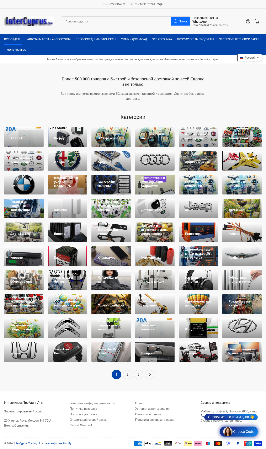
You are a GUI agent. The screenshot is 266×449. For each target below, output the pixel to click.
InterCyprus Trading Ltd (27, 443)
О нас (139, 403)
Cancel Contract (81, 425)
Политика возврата (83, 409)
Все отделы (13, 39)
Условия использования (152, 409)
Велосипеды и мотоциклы (96, 39)
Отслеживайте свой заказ (239, 39)
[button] (250, 57)
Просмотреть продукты (195, 39)
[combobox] (126, 21)
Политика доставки (83, 414)
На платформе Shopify (57, 443)
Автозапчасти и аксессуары (49, 39)
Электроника (162, 39)
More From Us (16, 49)
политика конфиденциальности (92, 403)
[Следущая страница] (149, 374)
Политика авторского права (154, 420)
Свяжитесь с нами (148, 414)
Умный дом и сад (134, 39)
